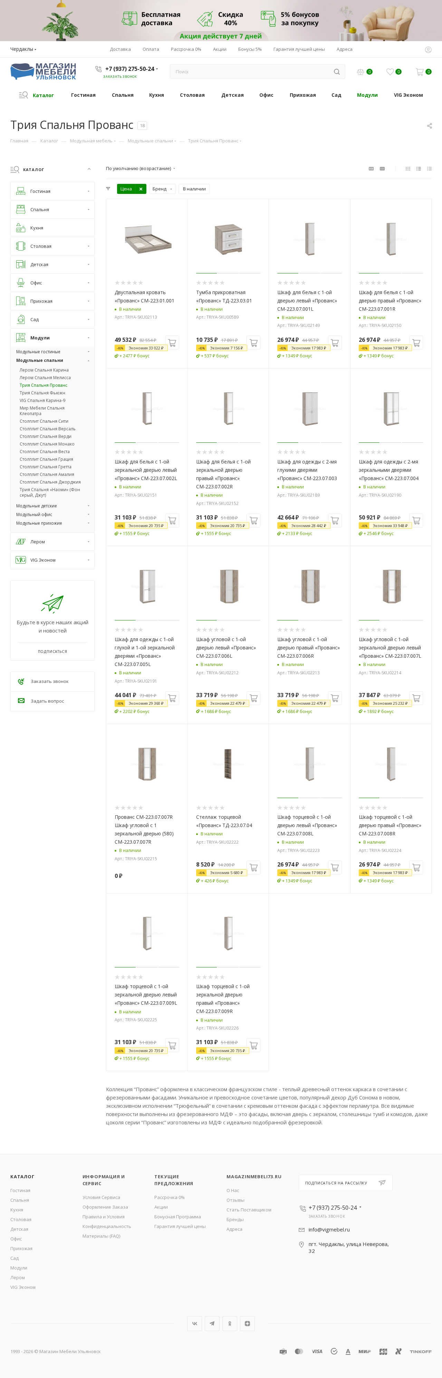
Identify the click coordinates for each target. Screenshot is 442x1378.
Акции (161, 1207)
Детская (19, 1229)
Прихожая (21, 1248)
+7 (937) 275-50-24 (129, 69)
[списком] (418, 168)
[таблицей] (429, 168)
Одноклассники (229, 1323)
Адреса (234, 1229)
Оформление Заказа (105, 1207)
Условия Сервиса (101, 1197)
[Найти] (336, 71)
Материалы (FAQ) (101, 1236)
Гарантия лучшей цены (180, 1226)
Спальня (19, 1200)
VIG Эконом (23, 1287)
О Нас (233, 1190)
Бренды (235, 1219)
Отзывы (235, 1200)
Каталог (22, 1176)
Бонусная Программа (177, 1216)
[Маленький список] (371, 168)
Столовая (20, 1219)
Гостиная (20, 1190)
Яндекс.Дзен (247, 1323)
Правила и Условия (104, 1216)
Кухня (16, 1210)
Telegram (212, 1323)
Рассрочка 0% (169, 1197)
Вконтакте (194, 1323)
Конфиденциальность (107, 1226)
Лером (17, 1277)
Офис (16, 1239)
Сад (14, 1258)
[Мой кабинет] (428, 50)
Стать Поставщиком (249, 1210)
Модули (18, 1268)
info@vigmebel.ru (329, 1229)
